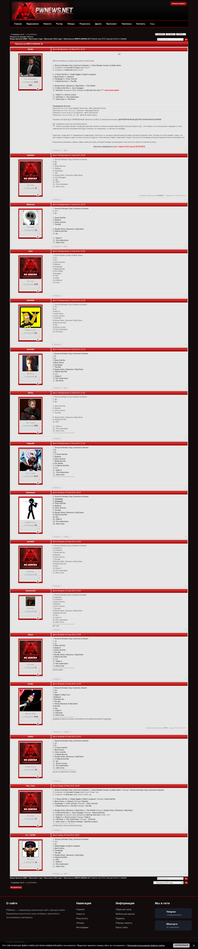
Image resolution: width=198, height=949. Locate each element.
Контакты (140, 24)
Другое (98, 24)
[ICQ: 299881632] (65, 874)
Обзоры (71, 24)
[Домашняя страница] (65, 150)
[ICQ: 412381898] (65, 246)
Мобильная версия (125, 914)
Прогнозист (111, 24)
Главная (18, 24)
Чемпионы (127, 24)
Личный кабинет (179, 4)
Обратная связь (124, 909)
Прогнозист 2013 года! (53, 39)
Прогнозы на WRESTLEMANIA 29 (77, 39)
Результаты (85, 24)
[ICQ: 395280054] (65, 388)
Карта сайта (122, 927)
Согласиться (181, 945)
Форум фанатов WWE (18, 39)
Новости (47, 24)
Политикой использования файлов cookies (146, 945)
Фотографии (82, 927)
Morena (30, 37)
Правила (120, 918)
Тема (152, 24)
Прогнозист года (35, 39)
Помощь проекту (124, 923)
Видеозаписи (33, 24)
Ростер (59, 24)
